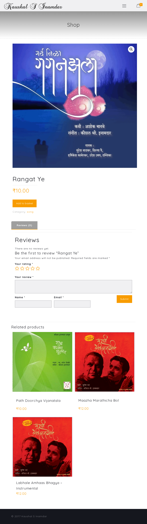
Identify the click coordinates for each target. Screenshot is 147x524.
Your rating (24, 264)
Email (59, 297)
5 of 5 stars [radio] (38, 268)
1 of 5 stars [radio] (17, 268)
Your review (24, 277)
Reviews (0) (24, 225)
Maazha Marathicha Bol (98, 400)
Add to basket (24, 203)
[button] (131, 49)
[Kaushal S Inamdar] (31, 5)
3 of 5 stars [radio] (27, 268)
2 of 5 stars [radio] (22, 268)
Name (20, 297)
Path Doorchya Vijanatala (38, 400)
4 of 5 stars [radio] (32, 268)
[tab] (24, 225)
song (30, 211)
